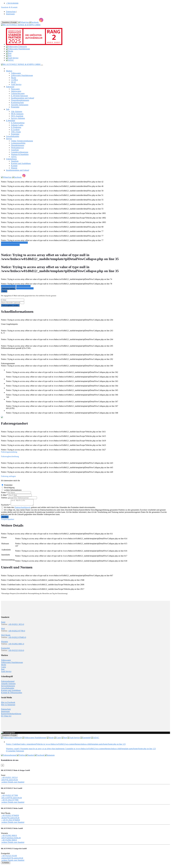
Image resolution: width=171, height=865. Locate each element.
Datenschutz (11, 12)
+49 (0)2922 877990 (9, 795)
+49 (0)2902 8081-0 (16, 644)
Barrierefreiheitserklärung (11, 714)
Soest (3, 622)
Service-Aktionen (18, 118)
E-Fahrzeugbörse (18, 123)
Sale (7, 109)
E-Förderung (16, 127)
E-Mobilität (10, 120)
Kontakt (14, 166)
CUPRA (14, 80)
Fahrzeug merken (8, 288)
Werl (3, 628)
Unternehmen (11, 159)
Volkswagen (16, 73)
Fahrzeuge (10, 87)
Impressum (10, 14)
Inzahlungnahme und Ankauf (22, 98)
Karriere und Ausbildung (21, 163)
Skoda (3, 665)
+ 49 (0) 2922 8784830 (10, 820)
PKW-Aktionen (17, 114)
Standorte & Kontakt (9, 22)
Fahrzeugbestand (7, 681)
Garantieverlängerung (19, 152)
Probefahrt (15, 107)
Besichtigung (9, 487)
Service (9, 139)
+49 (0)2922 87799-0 (16, 631)
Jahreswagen (16, 91)
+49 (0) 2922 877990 (9, 800)
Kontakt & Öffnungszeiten (11, 693)
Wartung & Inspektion (20, 154)
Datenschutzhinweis (23, 507)
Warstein (4, 642)
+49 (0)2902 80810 (9, 835)
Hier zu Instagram (8, 705)
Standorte (15, 161)
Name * (4, 492)
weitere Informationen (13, 490)
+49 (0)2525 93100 (9, 856)
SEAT (13, 82)
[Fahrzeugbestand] (9, 755)
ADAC (14, 157)
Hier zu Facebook (8, 702)
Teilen (4, 291)
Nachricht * (5, 505)
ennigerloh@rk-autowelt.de (12, 858)
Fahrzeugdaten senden (10, 305)
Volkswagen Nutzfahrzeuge (22, 75)
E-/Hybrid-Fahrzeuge (19, 96)
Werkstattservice (17, 148)
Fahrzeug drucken (23, 286)
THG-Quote (16, 132)
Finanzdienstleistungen (20, 100)
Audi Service (16, 84)
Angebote (15, 150)
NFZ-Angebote (17, 116)
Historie (14, 168)
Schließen (5, 863)
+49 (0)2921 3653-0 (16, 624)
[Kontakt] (21, 755)
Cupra (3, 667)
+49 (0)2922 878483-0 (17, 637)
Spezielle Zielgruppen (19, 105)
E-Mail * (4, 495)
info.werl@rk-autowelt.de (11, 798)
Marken (9, 71)
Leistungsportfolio (18, 143)
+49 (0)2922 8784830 (10, 815)
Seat (2, 669)
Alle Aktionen (16, 111)
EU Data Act (6, 716)
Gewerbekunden (12, 136)
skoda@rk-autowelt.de (10, 818)
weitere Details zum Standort (12, 782)
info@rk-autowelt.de (9, 780)
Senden (5, 517)
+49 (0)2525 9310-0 (16, 650)
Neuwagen (15, 89)
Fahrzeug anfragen (8, 286)
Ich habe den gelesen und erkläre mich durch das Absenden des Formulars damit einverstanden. (50, 507)
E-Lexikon (15, 129)
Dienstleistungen (17, 145)
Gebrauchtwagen (18, 93)
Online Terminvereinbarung (22, 141)
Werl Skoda (5, 635)
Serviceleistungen (8, 686)
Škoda (13, 78)
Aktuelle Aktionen (8, 683)
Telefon (7, 498)
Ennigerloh (5, 648)
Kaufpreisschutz (17, 102)
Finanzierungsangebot (25, 288)
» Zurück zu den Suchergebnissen (14, 243)
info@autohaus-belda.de (11, 838)
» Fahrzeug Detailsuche (10, 245)
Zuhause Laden (17, 125)
